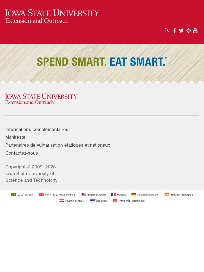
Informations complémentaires (36, 129)
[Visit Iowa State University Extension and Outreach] (102, 99)
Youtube (195, 28)
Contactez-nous (21, 153)
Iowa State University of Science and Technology (31, 177)
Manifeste (15, 137)
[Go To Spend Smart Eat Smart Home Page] (52, 16)
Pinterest (188, 28)
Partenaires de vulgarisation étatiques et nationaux (57, 145)
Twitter (181, 28)
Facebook (174, 28)
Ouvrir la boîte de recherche (168, 28)
